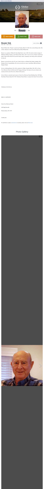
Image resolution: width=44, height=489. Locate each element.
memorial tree (14, 122)
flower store (30, 122)
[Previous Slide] (3, 365)
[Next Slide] (40, 365)
